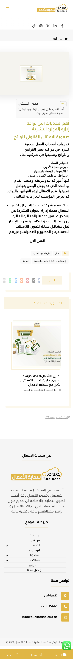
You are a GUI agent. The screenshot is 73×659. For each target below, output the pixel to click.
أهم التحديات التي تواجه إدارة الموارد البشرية (41, 109)
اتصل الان (37, 240)
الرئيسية (34, 535)
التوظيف (35, 550)
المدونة (26, 261)
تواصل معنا (34, 570)
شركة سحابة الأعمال (36, 205)
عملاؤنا (35, 555)
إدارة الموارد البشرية (41, 253)
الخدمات (34, 545)
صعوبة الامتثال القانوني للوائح (49, 113)
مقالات (35, 560)
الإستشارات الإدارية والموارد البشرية (50, 261)
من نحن (35, 540)
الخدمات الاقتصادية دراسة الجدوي (38, 390)
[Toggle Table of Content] (61, 104)
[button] (62, 26)
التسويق (34, 565)
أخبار (57, 253)
